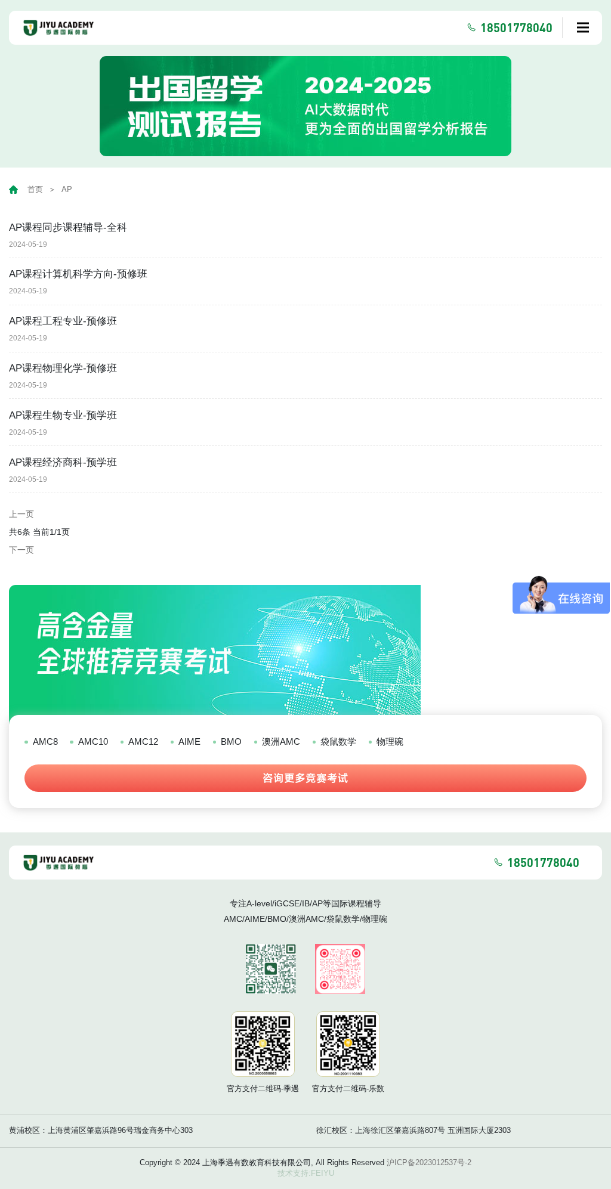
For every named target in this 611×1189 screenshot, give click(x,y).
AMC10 (92, 741)
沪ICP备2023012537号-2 (429, 1162)
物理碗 (390, 741)
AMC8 (45, 741)
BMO (231, 741)
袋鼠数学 (338, 741)
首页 (35, 189)
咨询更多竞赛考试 (305, 777)
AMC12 (143, 741)
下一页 (21, 550)
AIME (189, 741)
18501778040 (516, 27)
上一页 (21, 514)
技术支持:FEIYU (305, 1173)
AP (66, 189)
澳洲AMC (281, 741)
